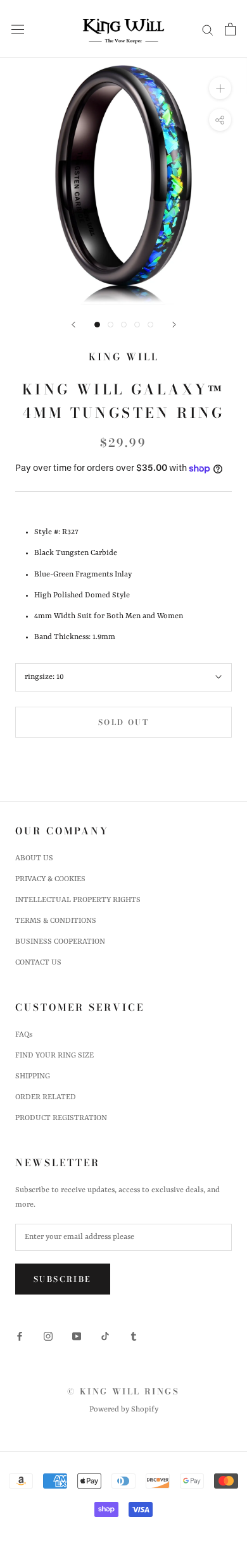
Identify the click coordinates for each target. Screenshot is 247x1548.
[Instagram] (48, 1336)
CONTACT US (38, 962)
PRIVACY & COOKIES (50, 879)
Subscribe (63, 1279)
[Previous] (73, 324)
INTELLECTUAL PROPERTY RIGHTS (78, 900)
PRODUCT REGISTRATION (61, 1118)
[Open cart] (230, 29)
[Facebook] (19, 1336)
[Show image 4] (137, 324)
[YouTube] (76, 1336)
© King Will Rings (123, 1391)
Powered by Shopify (123, 1409)
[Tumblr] (133, 1336)
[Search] (207, 29)
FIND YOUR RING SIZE (54, 1055)
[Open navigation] (17, 29)
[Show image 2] (110, 324)
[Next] (174, 324)
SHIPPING (32, 1076)
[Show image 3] (124, 324)
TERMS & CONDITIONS (55, 921)
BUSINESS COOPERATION (60, 941)
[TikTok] (105, 1336)
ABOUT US (34, 858)
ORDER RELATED (45, 1097)
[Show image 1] (97, 324)
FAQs (23, 1034)
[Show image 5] (150, 324)
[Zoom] (220, 88)
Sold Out (123, 722)
